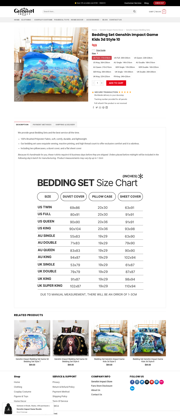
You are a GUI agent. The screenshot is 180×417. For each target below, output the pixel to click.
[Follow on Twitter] (142, 382)
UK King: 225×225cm (101, 76)
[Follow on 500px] (132, 388)
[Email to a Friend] (100, 107)
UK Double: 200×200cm (146, 72)
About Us (95, 390)
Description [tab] (22, 124)
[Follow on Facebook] (132, 382)
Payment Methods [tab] (42, 124)
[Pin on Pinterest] (103, 107)
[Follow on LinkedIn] (156, 382)
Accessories (92, 20)
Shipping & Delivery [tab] (65, 124)
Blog (146, 3)
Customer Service (132, 3)
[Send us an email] (147, 382)
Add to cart (116, 83)
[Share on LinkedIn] (107, 107)
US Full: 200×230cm (122, 58)
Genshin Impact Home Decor (111, 30)
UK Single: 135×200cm (124, 72)
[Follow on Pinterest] (152, 382)
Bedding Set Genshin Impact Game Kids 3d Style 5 (109, 360)
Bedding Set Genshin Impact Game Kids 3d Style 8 (148, 360)
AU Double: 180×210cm (145, 62)
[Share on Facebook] (93, 107)
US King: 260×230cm (101, 62)
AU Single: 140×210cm (123, 62)
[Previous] (14, 345)
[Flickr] (161, 382)
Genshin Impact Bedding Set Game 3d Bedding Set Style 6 (70, 360)
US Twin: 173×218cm (101, 58)
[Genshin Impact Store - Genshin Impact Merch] (26, 11)
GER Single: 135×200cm (125, 67)
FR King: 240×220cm (122, 76)
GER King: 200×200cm (102, 72)
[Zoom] (17, 98)
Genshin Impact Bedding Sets (138, 30)
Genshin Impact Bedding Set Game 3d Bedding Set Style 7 (32, 360)
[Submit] (134, 11)
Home (16, 20)
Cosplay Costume (43, 20)
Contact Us (96, 394)
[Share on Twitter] (97, 107)
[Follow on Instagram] (137, 382)
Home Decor (77, 20)
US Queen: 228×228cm (143, 58)
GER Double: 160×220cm (149, 67)
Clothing (26, 20)
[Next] (166, 345)
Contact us (115, 20)
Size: (95, 53)
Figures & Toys (61, 20)
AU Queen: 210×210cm (102, 67)
